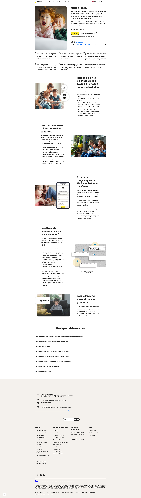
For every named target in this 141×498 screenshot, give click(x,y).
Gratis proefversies (94, 433)
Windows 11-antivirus (58, 437)
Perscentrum (42, 492)
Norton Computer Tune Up (77, 434)
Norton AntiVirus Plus (40, 430)
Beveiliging (67, 492)
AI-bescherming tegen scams (60, 433)
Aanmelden (92, 435)
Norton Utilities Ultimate (41, 459)
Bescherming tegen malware (60, 442)
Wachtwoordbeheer (58, 456)
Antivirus (55, 430)
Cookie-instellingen (49, 494)
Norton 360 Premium (89, 44)
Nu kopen (75, 33)
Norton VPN (38, 444)
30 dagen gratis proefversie (88, 33)
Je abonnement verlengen (77, 439)
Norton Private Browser (41, 466)
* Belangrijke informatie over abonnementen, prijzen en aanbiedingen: (53, 411)
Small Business (60, 1)
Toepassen (76, 419)
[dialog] (4, 494)
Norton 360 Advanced (40, 440)
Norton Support (74, 437)
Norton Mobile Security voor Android (42, 452)
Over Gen (36, 492)
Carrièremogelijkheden (50, 492)
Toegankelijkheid (84, 492)
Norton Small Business (40, 463)
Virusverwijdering (57, 440)
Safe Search (56, 449)
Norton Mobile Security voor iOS (42, 456)
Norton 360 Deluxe (80, 44)
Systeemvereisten (79, 42)
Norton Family (38, 449)
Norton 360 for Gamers (41, 442)
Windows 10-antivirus (58, 435)
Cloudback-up (57, 444)
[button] (70, 336)
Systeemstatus (92, 492)
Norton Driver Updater (40, 461)
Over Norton (92, 430)
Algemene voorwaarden (75, 492)
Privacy (62, 492)
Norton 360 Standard (40, 433)
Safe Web (55, 446)
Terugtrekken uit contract (40, 494)
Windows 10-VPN (57, 451)
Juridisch (57, 492)
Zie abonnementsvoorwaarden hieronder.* (79, 37)
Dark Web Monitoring (58, 453)
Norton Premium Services (77, 432)
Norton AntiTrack (39, 446)
